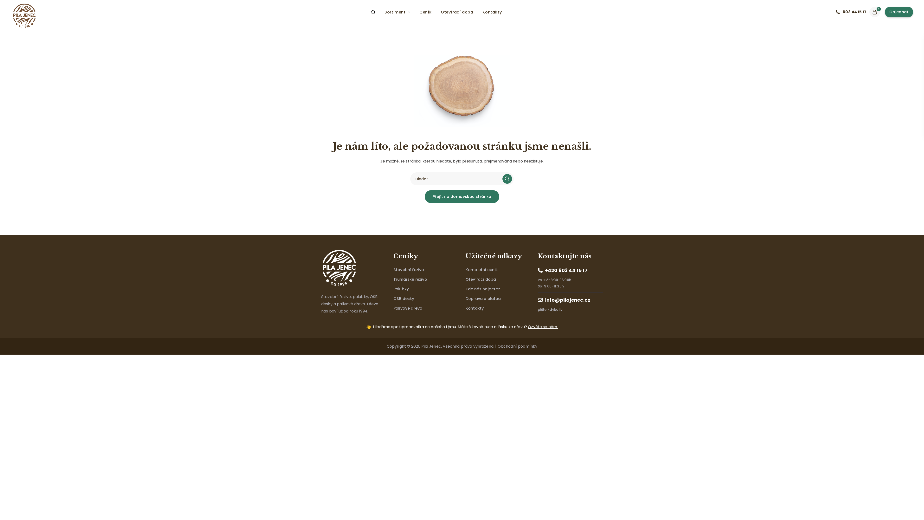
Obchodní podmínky (518, 346)
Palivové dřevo (407, 308)
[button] (852, 12)
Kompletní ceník (482, 270)
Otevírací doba (481, 279)
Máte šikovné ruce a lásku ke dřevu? (465, 327)
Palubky (401, 289)
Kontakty (475, 308)
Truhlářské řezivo (410, 279)
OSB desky (403, 298)
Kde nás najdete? (483, 289)
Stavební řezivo (408, 270)
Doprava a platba (483, 298)
